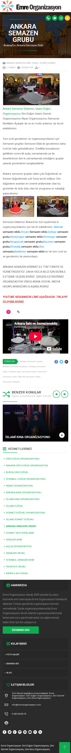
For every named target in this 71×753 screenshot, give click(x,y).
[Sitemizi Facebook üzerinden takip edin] (4, 732)
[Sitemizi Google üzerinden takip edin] (15, 732)
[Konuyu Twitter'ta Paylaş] (61, 362)
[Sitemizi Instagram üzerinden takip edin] (20, 732)
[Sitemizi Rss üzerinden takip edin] (40, 732)
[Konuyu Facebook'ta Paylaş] (56, 362)
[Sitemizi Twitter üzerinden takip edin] (9, 732)
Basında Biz (13, 663)
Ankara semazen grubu (31, 361)
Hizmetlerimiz (48, 63)
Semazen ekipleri (11, 382)
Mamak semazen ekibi (29, 377)
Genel (35, 63)
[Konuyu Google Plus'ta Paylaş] (66, 362)
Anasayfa (9, 45)
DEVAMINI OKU (21, 630)
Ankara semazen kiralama (15, 366)
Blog (9, 673)
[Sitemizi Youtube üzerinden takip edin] (30, 732)
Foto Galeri (13, 654)
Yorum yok (27, 67)
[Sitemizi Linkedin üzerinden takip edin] (25, 732)
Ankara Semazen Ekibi (30, 45)
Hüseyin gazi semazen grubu (23, 371)
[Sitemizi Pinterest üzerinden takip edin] (35, 732)
